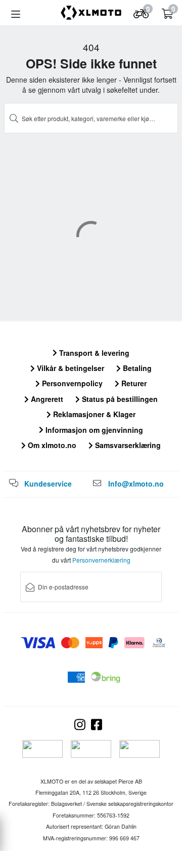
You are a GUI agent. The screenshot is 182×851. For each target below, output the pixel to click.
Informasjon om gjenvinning (93, 430)
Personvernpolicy (71, 383)
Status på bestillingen (119, 399)
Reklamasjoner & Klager (93, 414)
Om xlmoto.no (51, 445)
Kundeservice (48, 483)
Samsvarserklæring (127, 445)
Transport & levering (93, 353)
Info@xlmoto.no (136, 483)
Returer (133, 383)
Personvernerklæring (101, 560)
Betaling (136, 368)
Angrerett (46, 399)
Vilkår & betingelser (69, 368)
